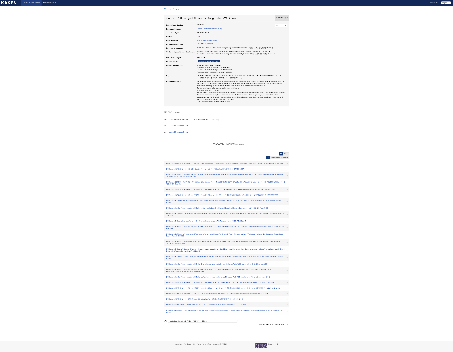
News (199, 344)
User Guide (187, 344)
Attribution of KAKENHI (220, 344)
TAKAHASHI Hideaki (204, 48)
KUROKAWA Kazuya (203, 54)
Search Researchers (50, 3)
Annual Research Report (178, 119)
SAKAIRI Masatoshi (203, 51)
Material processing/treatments (207, 40)
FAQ (194, 344)
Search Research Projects (31, 3)
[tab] (227, 144)
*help (181, 65)
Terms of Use (207, 344)
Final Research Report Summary (206, 119)
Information (178, 344)
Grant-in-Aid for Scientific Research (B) (209, 29)
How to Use (434, 3)
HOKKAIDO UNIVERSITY (205, 44)
